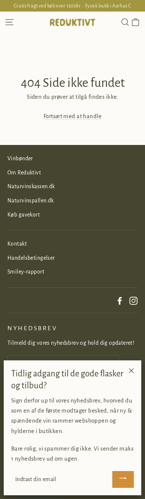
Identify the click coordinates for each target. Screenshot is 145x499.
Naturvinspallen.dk (30, 200)
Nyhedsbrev (32, 328)
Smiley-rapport (25, 272)
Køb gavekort (23, 215)
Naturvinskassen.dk (31, 186)
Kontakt (17, 244)
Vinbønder (20, 158)
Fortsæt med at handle (73, 116)
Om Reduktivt (24, 173)
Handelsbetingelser (31, 258)
